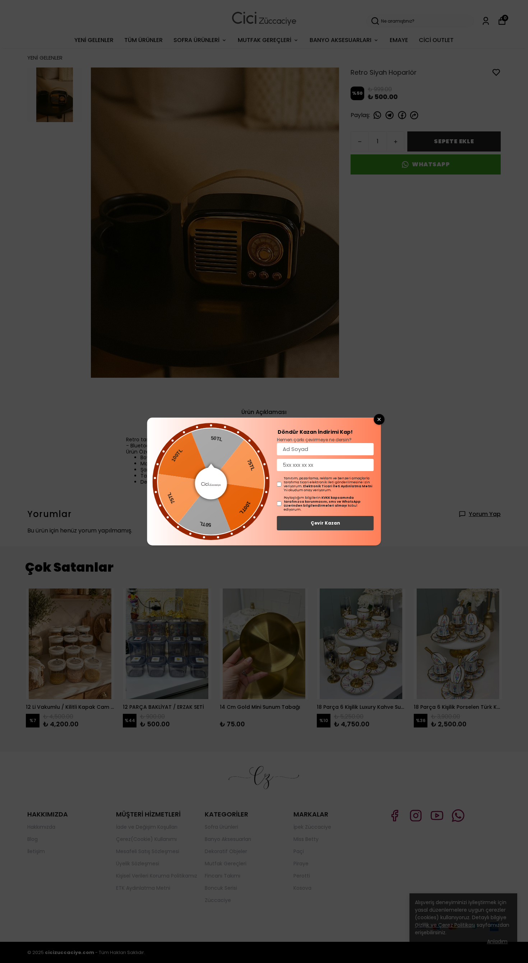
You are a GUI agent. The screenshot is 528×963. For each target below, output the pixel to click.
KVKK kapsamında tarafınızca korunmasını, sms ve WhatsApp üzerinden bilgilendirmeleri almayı (322, 502)
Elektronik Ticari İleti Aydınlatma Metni (337, 486)
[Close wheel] (379, 419)
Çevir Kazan (325, 523)
